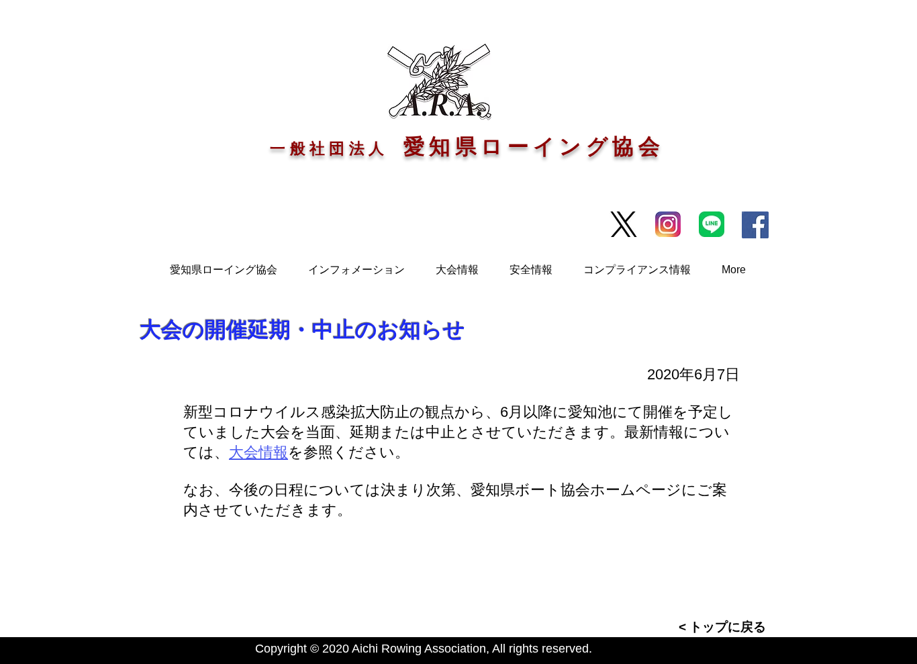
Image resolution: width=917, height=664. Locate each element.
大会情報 (258, 452)
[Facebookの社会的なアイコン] (755, 224)
